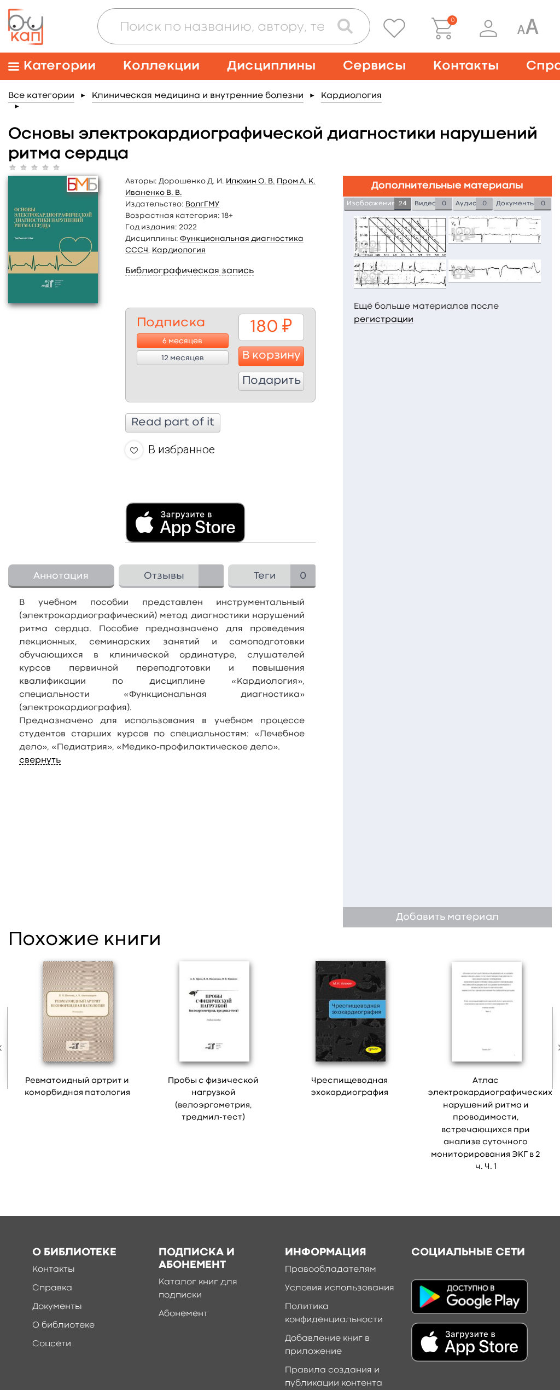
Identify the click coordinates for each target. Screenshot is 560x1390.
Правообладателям (330, 1269)
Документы (57, 1307)
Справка (52, 1288)
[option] (77, 1031)
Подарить (271, 381)
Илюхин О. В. (250, 181)
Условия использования (339, 1288)
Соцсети (51, 1344)
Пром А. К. (296, 181)
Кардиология (351, 96)
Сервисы (374, 66)
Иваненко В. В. (153, 192)
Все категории (41, 96)
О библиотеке (63, 1325)
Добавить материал (447, 917)
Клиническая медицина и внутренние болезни (198, 96)
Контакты (466, 66)
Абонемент (183, 1314)
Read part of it (172, 423)
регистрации (383, 320)
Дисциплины (271, 66)
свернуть (40, 760)
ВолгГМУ (202, 204)
